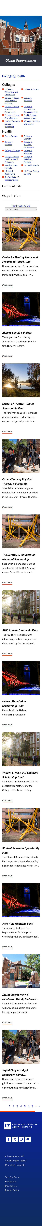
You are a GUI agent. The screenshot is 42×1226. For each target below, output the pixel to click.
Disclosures (11, 1185)
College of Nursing (12, 151)
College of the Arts (31, 89)
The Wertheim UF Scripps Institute (12, 178)
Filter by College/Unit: (21, 206)
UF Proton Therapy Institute (32, 172)
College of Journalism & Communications (30, 109)
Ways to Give (11, 196)
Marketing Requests (15, 1164)
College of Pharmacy (28, 152)
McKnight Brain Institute (11, 166)
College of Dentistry (28, 137)
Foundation (10, 1181)
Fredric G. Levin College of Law (30, 116)
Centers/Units (12, 186)
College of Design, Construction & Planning (12, 100)
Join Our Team (12, 1177)
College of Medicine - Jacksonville (29, 145)
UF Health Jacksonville (10, 172)
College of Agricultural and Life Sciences (11, 92)
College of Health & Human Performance (12, 109)
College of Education (28, 99)
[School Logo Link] (19, 1126)
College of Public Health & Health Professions (12, 159)
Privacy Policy (12, 1190)
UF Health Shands (31, 165)
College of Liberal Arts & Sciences (12, 116)
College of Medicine (9, 143)
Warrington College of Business (32, 122)
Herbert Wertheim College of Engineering (12, 124)
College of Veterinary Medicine (28, 159)
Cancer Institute (11, 136)
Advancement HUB (14, 1156)
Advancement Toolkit (15, 1160)
